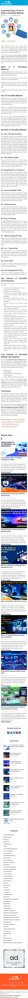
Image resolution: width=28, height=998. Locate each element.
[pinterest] (17, 733)
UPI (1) (4, 935)
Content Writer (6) (7, 853)
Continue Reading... (6, 472)
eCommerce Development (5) (9, 867)
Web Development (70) (8, 940)
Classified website (5, 72)
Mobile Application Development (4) (10, 899)
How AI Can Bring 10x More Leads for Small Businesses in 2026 (13, 708)
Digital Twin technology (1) (9, 862)
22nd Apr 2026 (13, 773)
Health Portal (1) (6, 885)
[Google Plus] (9, 983)
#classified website (19, 422)
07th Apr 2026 (13, 781)
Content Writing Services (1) (9, 855)
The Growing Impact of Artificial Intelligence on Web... (11, 459)
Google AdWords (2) (7, 871)
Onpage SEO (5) (6, 906)
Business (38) (6, 841)
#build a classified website (18, 419)
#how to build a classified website (9, 426)
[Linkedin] (20, 733)
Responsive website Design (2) (9, 915)
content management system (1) (10, 848)
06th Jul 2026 (13, 748)
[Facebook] (8, 733)
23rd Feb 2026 (13, 798)
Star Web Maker (8, 15)
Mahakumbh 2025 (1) (7, 894)
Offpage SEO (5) (6, 903)
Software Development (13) (9, 928)
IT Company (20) (6, 890)
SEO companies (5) (7, 922)
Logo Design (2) (6, 892)
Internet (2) (5, 887)
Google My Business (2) (8, 876)
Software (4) (6, 926)
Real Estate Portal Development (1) (10, 912)
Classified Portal (11, 41)
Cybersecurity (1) (7, 857)
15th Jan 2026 (13, 806)
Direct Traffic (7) (6, 864)
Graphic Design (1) (7, 880)
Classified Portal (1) (7, 844)
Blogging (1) (6, 839)
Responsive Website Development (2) (11, 917)
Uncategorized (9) (7, 933)
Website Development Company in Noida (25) (12, 942)
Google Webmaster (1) (8, 878)
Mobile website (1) (7, 901)
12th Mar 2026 (13, 789)
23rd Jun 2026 (13, 756)
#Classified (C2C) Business (7, 422)
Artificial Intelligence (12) (8, 834)
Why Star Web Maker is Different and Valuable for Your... (13, 566)
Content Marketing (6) (8, 851)
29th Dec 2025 (13, 814)
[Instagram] (19, 983)
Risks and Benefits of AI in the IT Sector (14, 601)
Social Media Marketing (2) (9, 924)
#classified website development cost (10, 424)
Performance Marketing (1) (9, 910)
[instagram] (14, 733)
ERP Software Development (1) (9, 869)
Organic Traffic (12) (7, 908)
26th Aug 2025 (13, 822)
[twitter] (11, 733)
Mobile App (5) (6, 896)
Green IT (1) (5, 883)
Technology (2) (6, 931)
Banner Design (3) (7, 837)
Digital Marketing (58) (8, 860)
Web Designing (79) (7, 938)
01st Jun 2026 (13, 765)
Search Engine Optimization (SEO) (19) (11, 919)
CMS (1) (5, 846)
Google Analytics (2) (7, 873)
